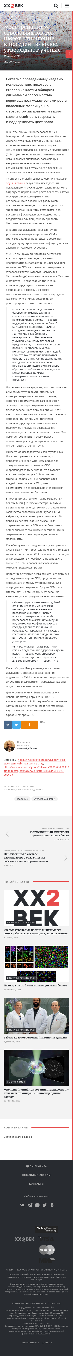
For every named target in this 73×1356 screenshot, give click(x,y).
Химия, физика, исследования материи (24, 850)
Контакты (36, 1183)
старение (22, 799)
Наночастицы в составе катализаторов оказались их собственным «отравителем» (26, 857)
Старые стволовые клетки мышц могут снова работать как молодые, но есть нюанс (36, 931)
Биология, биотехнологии (19, 16)
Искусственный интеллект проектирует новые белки (49, 833)
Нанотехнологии (16, 1082)
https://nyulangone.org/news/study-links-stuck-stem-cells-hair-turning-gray (35, 761)
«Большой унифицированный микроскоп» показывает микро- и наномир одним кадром (36, 1093)
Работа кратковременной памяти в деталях (35, 1037)
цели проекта (36, 1166)
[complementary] (72, 683)
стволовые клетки (44, 799)
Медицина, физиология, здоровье (23, 19)
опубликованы (15, 183)
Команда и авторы (36, 1175)
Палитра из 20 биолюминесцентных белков (35, 985)
